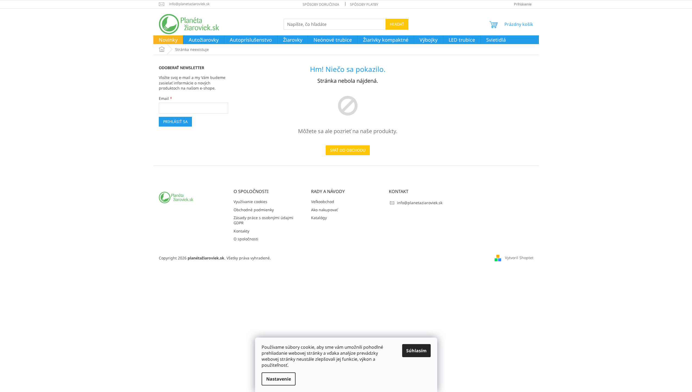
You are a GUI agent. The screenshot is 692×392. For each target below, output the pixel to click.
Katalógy (319, 217)
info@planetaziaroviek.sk (419, 202)
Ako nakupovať (324, 209)
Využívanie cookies (250, 201)
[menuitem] (168, 40)
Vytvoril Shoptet (519, 257)
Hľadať (397, 24)
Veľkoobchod (322, 201)
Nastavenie (278, 379)
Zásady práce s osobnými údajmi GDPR (263, 220)
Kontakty (241, 231)
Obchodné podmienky (254, 209)
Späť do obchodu (347, 150)
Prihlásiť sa (175, 121)
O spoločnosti (246, 238)
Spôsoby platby (364, 4)
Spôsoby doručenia (321, 4)
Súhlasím (416, 351)
